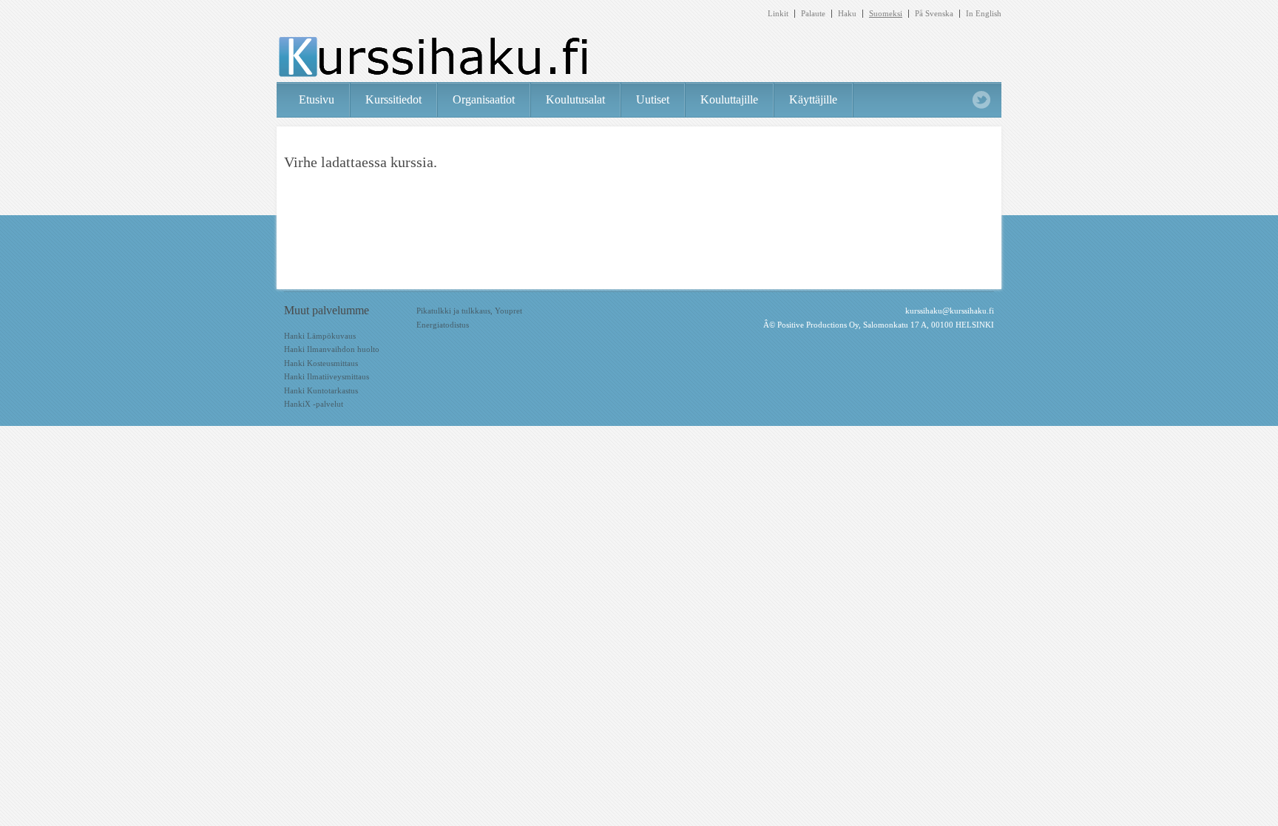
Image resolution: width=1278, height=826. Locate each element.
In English (983, 14)
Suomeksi (885, 14)
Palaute (813, 14)
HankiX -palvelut (313, 403)
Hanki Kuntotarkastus (321, 390)
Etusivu (316, 99)
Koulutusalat (575, 99)
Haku (847, 14)
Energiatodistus (442, 324)
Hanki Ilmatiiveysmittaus (326, 376)
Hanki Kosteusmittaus (321, 363)
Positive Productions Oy (818, 324)
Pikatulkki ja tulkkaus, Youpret (469, 310)
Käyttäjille (813, 99)
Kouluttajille (729, 99)
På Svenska (934, 14)
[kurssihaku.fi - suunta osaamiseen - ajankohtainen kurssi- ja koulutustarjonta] (432, 58)
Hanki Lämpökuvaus (320, 335)
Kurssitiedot (393, 99)
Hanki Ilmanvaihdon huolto (331, 349)
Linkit (778, 14)
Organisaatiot (484, 99)
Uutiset (652, 99)
